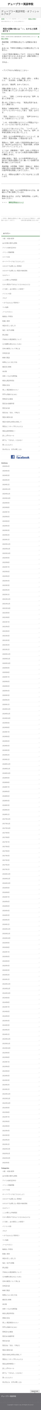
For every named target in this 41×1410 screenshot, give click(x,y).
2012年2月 (6, 1140)
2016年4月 (6, 910)
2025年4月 (6, 466)
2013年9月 (6, 1053)
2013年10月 (6, 1048)
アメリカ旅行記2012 (9, 248)
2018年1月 (6, 814)
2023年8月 (6, 507)
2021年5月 (6, 631)
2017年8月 (6, 837)
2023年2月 (6, 535)
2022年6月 (6, 571)
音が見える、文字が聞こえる (12, 449)
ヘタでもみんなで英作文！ (11, 303)
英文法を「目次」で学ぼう (11, 412)
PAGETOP (35, 1391)
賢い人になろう (7, 445)
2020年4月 (6, 691)
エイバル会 (6, 257)
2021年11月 (6, 604)
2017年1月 (6, 869)
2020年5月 (6, 686)
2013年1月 (6, 1089)
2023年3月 (6, 530)
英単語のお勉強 (7, 399)
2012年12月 (6, 1094)
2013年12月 (6, 1039)
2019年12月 (6, 709)
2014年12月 (6, 984)
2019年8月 (6, 727)
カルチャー (6, 275)
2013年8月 (6, 1057)
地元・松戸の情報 (8, 330)
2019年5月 (6, 741)
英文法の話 (6, 408)
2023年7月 (6, 512)
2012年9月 (6, 1108)
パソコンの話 (6, 293)
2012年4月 (6, 1130)
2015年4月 (6, 965)
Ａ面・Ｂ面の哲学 (8, 238)
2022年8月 (6, 562)
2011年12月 (6, 1149)
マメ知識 (5, 307)
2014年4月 (6, 1021)
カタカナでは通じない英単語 (12, 266)
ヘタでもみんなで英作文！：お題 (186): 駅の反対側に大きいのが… (30, 220)
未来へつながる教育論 (9, 376)
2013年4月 (6, 1076)
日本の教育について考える (11, 348)
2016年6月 (6, 901)
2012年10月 (6, 1103)
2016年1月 (6, 924)
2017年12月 (6, 819)
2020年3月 (6, 695)
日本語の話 (6, 353)
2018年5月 (6, 796)
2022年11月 (6, 549)
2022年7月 (6, 567)
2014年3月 (6, 1025)
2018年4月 (6, 801)
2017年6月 (6, 846)
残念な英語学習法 (8, 380)
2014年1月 (6, 1034)
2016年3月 (6, 915)
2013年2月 (6, 1085)
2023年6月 (6, 516)
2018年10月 (6, 773)
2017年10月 (6, 828)
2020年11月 (6, 659)
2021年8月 (6, 617)
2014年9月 (6, 998)
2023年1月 (6, 539)
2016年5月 (6, 906)
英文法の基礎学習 (8, 403)
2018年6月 (6, 791)
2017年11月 (6, 823)
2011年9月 (5, 1163)
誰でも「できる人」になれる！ (12, 440)
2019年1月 (6, 759)
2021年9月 (6, 613)
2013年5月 (6, 1071)
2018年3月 (6, 805)
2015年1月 (6, 979)
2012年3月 (6, 1135)
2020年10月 (6, 663)
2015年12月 (6, 929)
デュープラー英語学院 (20, 4)
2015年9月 (6, 943)
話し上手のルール (8, 435)
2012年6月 (6, 1121)
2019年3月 (6, 750)
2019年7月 (6, 732)
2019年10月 (6, 718)
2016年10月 (6, 883)
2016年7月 (6, 897)
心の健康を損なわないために (12, 344)
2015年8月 (6, 947)
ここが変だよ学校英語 (9, 280)
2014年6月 (6, 1011)
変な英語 (5, 335)
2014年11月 (6, 988)
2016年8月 (6, 892)
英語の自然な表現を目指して (12, 422)
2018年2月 (6, 810)
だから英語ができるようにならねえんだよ (16, 284)
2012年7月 (6, 1117)
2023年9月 (6, 503)
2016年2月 (6, 920)
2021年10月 (6, 608)
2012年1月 (6, 1144)
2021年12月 (6, 599)
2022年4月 (6, 581)
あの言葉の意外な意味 (9, 243)
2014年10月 (6, 993)
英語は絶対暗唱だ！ (9, 431)
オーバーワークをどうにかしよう (13, 261)
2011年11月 (6, 1153)
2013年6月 (6, 1066)
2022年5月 (6, 576)
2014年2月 (6, 1030)
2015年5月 (6, 961)
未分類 (4, 371)
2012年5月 (6, 1126)
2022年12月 (6, 544)
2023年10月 (6, 498)
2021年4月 (6, 636)
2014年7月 (6, 1007)
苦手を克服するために (9, 394)
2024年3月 (6, 475)
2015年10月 (6, 938)
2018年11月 (6, 768)
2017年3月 (6, 860)
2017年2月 (6, 865)
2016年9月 (6, 888)
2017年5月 (6, 851)
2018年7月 (6, 787)
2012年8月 (6, 1112)
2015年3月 (6, 970)
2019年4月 (6, 746)
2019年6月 (6, 736)
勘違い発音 (6, 321)
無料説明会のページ (16, 202)
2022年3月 (6, 585)
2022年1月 (6, 594)
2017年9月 (6, 833)
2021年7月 (6, 622)
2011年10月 (6, 1158)
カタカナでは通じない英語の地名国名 (14, 270)
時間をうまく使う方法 (9, 362)
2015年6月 (6, 956)
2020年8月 (6, 672)
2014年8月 (6, 1002)
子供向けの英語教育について (12, 339)
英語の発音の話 (7, 417)
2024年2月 (6, 480)
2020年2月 (6, 700)
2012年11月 (6, 1098)
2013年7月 (6, 1062)
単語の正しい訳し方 (9, 325)
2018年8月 (6, 782)
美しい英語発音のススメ (10, 390)
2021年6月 (6, 626)
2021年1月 (6, 649)
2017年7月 (6, 842)
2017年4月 (6, 855)
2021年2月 (6, 645)
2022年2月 (6, 590)
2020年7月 (6, 677)
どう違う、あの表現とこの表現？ (13, 289)
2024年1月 (6, 484)
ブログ (4, 298)
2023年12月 (6, 489)
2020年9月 (6, 668)
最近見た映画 (6, 367)
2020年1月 (6, 704)
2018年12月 (6, 764)
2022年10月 (6, 553)
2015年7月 (6, 952)
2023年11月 (6, 494)
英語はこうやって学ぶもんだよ (12, 426)
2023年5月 (6, 521)
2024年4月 (6, 471)
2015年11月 (6, 933)
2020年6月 (6, 681)
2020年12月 (6, 654)
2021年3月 (6, 640)
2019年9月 (6, 723)
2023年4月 (6, 526)
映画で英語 (6, 357)
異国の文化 (6, 385)
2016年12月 (6, 874)
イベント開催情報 (8, 252)
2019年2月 (6, 755)
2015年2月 (6, 975)
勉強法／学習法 (7, 316)
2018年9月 (6, 778)
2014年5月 (6, 1016)
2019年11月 (6, 714)
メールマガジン (7, 312)
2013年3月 (6, 1080)
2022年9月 (6, 558)
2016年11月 (6, 878)
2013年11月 (6, 1043)
